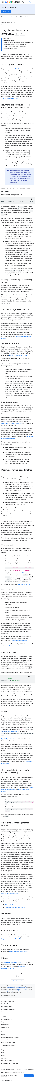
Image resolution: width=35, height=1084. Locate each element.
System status (5, 1027)
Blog (2, 1052)
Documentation (10, 16)
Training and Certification (8, 1045)
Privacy (12, 1069)
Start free (6, 11)
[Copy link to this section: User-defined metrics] (20, 402)
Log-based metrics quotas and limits (12, 939)
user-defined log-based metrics (12, 962)
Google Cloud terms (28, 1069)
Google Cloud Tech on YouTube (9, 1063)
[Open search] (23, 2)
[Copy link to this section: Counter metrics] (16, 545)
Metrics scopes (9, 904)
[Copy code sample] (31, 676)
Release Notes (5, 1024)
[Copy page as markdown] (21, 34)
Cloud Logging (10, 7)
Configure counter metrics (24, 584)
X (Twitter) (4, 1058)
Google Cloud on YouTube (8, 1060)
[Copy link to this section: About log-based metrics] (26, 65)
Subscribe (29, 1076)
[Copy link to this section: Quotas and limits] (19, 931)
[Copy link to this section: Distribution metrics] (18, 589)
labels (24, 573)
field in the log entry (10, 731)
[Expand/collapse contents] (11, 39)
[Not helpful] (14, 22)
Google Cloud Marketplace (8, 1009)
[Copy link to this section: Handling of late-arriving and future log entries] (8, 282)
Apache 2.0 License (22, 989)
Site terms (18, 1069)
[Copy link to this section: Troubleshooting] (18, 945)
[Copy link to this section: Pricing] (9, 958)
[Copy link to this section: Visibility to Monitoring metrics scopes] (10, 826)
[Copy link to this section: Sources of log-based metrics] (30, 310)
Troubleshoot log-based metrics (18, 951)
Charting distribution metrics (19, 640)
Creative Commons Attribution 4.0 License (16, 987)
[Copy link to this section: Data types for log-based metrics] (3, 473)
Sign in (31, 2)
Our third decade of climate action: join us (13, 1072)
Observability (19, 16)
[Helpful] (12, 22)
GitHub (3, 1034)
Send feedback (7, 26)
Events (3, 1055)
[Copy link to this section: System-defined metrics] (22, 344)
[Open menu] (2, 2)
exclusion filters (17, 423)
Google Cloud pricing (6, 1006)
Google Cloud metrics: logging (18, 355)
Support (3, 1022)
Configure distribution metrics (18, 646)
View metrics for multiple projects (15, 907)
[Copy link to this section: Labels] (9, 712)
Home (2, 16)
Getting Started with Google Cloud (10, 1037)
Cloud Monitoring (20, 69)
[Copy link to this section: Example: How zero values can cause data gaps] (11, 191)
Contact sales (5, 1012)
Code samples (5, 1040)
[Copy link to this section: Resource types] (17, 652)
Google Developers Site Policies (13, 991)
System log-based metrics (9, 739)
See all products (5, 1004)
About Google (5, 1069)
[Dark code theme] (31, 199)
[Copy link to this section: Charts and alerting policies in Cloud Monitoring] (19, 773)
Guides (5, 18)
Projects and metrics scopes (10, 893)
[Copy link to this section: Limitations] (13, 914)
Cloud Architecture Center (8, 1042)
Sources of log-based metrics (10, 98)
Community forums (6, 1019)
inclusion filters (5, 423)
